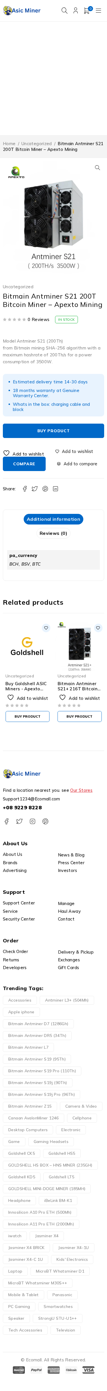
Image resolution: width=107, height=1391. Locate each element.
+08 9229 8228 (22, 807)
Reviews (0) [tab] (53, 533)
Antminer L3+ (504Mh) (67, 1000)
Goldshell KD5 (21, 1176)
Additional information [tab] (53, 519)
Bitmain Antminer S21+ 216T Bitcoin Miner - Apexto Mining (78, 691)
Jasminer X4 (46, 1235)
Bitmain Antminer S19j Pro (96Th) (41, 1094)
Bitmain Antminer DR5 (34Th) (37, 1035)
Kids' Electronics (72, 1259)
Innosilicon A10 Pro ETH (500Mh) (40, 1212)
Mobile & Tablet (23, 1294)
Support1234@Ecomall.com (31, 799)
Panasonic (62, 1294)
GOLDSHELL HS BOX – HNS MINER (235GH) (50, 1165)
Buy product (53, 430)
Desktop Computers (28, 1129)
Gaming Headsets (51, 1141)
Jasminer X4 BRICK (26, 1247)
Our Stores (81, 790)
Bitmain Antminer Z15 (30, 1106)
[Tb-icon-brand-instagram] (32, 821)
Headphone (19, 1200)
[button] (97, 167)
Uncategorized (36, 143)
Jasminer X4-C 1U (25, 1259)
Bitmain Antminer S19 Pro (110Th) (42, 1070)
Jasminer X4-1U (73, 1247)
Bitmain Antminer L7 (28, 1047)
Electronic (70, 1129)
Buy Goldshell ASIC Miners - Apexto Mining (26, 689)
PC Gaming (19, 1306)
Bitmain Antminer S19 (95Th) (37, 1059)
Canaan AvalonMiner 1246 (33, 1118)
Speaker (16, 1318)
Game (14, 1141)
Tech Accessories (25, 1330)
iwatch (14, 1235)
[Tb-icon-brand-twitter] (19, 821)
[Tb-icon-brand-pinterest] (45, 821)
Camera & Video (81, 1106)
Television (65, 1330)
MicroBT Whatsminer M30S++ (37, 1283)
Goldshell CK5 (21, 1153)
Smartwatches (58, 1306)
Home (9, 143)
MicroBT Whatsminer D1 (60, 1271)
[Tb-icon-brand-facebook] (6, 821)
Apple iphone (21, 1012)
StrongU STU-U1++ (57, 1318)
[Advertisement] (53, 78)
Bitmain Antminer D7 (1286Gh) (38, 1023)
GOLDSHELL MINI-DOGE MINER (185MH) (46, 1188)
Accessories (19, 1000)
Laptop (15, 1271)
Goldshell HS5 (62, 1153)
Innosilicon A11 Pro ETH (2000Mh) (41, 1224)
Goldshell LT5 (61, 1176)
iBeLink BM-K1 (58, 1200)
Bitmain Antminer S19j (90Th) (37, 1082)
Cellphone (82, 1118)
